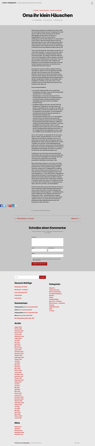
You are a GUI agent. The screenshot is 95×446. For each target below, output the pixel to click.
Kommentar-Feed (19, 432)
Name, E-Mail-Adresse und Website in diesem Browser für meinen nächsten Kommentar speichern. (46, 260)
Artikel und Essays (44, 10)
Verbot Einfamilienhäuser (45, 210)
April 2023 (17, 344)
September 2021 (19, 380)
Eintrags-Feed (18, 430)
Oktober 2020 (18, 401)
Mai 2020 (17, 410)
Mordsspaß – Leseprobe (21, 289)
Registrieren (18, 426)
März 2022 (17, 368)
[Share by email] (16, 205)
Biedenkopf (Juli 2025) (21, 287)
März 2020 (17, 414)
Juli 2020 (17, 406)
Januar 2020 (18, 418)
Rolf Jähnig (18, 318)
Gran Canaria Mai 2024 (21, 292)
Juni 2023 (17, 340)
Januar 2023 (18, 350)
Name (33, 248)
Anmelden (17, 428)
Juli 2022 (17, 361)
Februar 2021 (18, 393)
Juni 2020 (17, 408)
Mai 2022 (17, 365)
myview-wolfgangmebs (9, 2)
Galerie (51, 297)
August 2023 (18, 338)
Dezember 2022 (19, 351)
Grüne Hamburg (36, 210)
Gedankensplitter (54, 299)
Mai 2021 (17, 387)
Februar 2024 (18, 332)
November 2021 (19, 376)
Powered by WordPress (36, 442)
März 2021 (17, 391)
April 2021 (17, 389)
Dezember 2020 (19, 397)
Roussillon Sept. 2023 (28, 318)
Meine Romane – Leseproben (57, 303)
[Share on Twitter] (4, 205)
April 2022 (17, 367)
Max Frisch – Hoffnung (55, 301)
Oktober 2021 (18, 378)
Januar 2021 (18, 395)
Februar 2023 (18, 348)
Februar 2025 (18, 329)
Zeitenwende (18, 295)
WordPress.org (19, 434)
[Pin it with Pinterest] (10, 205)
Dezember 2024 (19, 331)
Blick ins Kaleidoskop (55, 291)
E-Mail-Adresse (51, 248)
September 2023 (19, 336)
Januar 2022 (18, 372)
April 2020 (17, 412)
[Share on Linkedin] (13, 205)
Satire (50, 309)
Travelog (51, 310)
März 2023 (17, 346)
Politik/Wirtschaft (54, 307)
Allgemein (35, 10)
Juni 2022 (17, 363)
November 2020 (19, 399)
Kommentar (34, 237)
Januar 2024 (18, 334)
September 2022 (19, 357)
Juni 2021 (17, 385)
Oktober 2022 (18, 355)
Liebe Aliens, (18, 298)
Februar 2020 (18, 416)
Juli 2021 (17, 384)
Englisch (51, 295)
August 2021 (18, 382)
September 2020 (19, 402)
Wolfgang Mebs (39, 20)
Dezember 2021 (19, 374)
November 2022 (19, 353)
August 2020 (18, 404)
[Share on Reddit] (7, 205)
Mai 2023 (17, 342)
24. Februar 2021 (48, 20)
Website (33, 253)
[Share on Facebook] (1, 205)
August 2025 (18, 327)
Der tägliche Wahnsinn (56, 10)
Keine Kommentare (59, 20)
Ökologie (51, 305)
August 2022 (18, 359)
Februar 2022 (18, 370)
